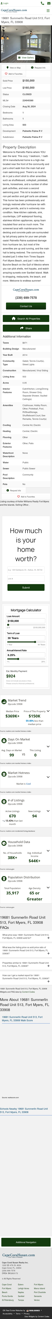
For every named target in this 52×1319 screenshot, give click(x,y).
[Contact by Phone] (42, 2)
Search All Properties (28, 318)
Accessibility (8, 1313)
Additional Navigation (26, 1242)
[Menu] (48, 10)
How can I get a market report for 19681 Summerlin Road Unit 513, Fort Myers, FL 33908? (25, 977)
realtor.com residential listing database (20, 831)
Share (28, 328)
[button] (2, 44)
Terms (18, 1313)
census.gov (10, 869)
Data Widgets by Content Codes (37, 1316)
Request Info (39, 67)
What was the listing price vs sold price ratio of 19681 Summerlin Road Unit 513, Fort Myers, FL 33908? (25, 950)
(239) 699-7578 (26, 297)
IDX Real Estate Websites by (14, 1310)
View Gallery (28, 57)
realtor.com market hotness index (18, 731)
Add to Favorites (15, 73)
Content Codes (28, 991)
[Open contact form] (49, 2)
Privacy (27, 1313)
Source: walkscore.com (10, 1097)
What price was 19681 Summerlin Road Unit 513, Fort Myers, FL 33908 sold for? (25, 936)
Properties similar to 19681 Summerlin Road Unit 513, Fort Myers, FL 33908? (25, 964)
